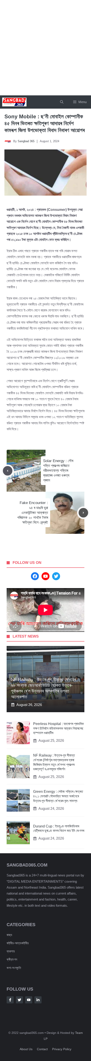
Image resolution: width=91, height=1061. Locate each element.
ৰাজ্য (9, 935)
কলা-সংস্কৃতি (14, 968)
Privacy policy (61, 1049)
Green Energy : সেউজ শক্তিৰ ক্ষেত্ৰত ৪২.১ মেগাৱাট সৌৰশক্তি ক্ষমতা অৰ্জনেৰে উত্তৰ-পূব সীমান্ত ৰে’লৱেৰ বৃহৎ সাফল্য (58, 796)
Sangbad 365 (26, 141)
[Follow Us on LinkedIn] (38, 999)
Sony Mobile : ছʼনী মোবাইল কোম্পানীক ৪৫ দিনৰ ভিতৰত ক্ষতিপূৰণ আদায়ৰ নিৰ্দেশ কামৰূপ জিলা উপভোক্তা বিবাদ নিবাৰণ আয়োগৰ (44, 123)
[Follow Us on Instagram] (28, 999)
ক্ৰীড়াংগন (12, 959)
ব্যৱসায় (11, 951)
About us (26, 1049)
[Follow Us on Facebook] (10, 999)
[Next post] (83, 512)
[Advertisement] (45, 47)
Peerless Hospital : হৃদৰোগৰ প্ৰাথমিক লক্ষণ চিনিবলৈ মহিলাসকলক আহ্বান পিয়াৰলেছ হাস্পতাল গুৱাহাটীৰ (58, 728)
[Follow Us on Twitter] (19, 999)
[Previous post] (7, 470)
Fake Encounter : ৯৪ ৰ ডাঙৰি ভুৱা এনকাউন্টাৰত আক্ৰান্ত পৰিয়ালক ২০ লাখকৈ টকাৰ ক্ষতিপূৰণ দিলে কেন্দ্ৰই (32, 512)
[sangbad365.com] (14, 102)
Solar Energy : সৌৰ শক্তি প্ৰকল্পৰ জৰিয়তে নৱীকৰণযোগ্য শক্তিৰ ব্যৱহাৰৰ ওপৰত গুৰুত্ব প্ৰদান (58, 470)
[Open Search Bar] (61, 102)
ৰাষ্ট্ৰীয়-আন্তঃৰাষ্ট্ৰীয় (18, 943)
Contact (42, 1049)
